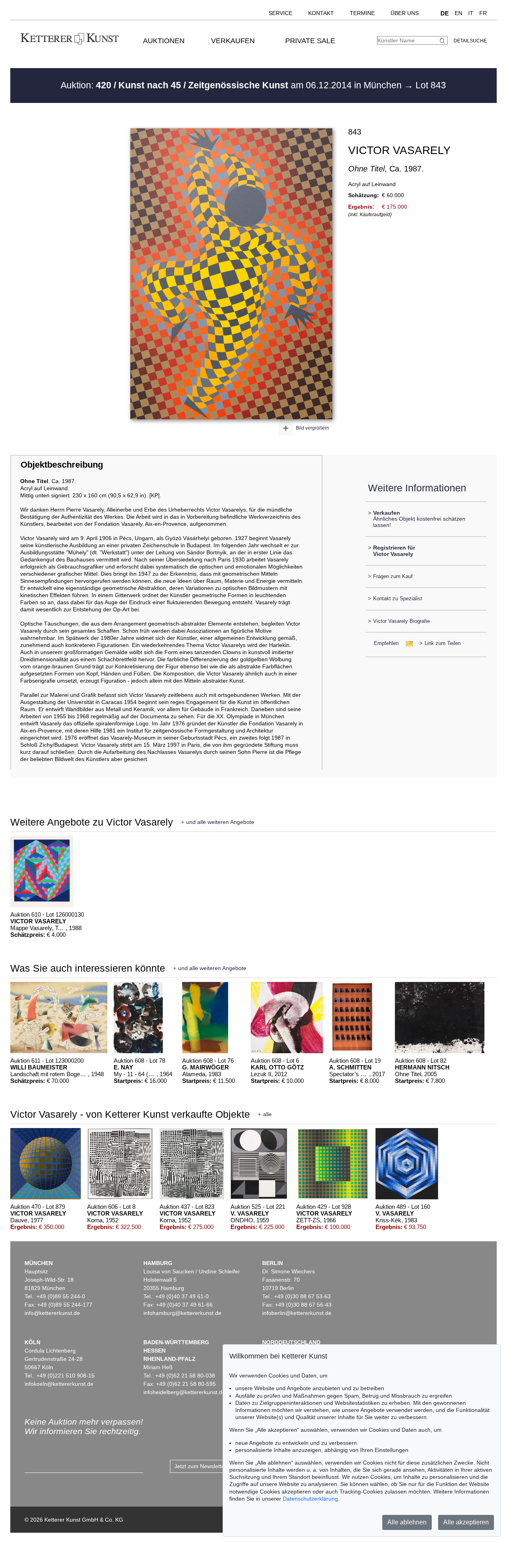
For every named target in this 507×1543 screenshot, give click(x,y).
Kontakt (321, 13)
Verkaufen (233, 41)
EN (458, 13)
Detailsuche (470, 41)
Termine (362, 13)
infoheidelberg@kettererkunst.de (184, 1392)
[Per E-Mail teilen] (407, 643)
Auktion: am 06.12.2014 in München (232, 85)
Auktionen (164, 41)
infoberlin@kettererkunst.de (297, 1313)
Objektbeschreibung (62, 465)
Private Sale (310, 41)
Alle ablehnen (407, 1522)
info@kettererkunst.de (52, 1313)
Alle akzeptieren (466, 1522)
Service (280, 13)
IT (470, 13)
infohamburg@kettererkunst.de (182, 1313)
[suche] (443, 41)
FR (483, 13)
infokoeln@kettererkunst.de (59, 1384)
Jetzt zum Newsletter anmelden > (216, 1466)
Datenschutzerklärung (310, 1498)
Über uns (405, 13)
